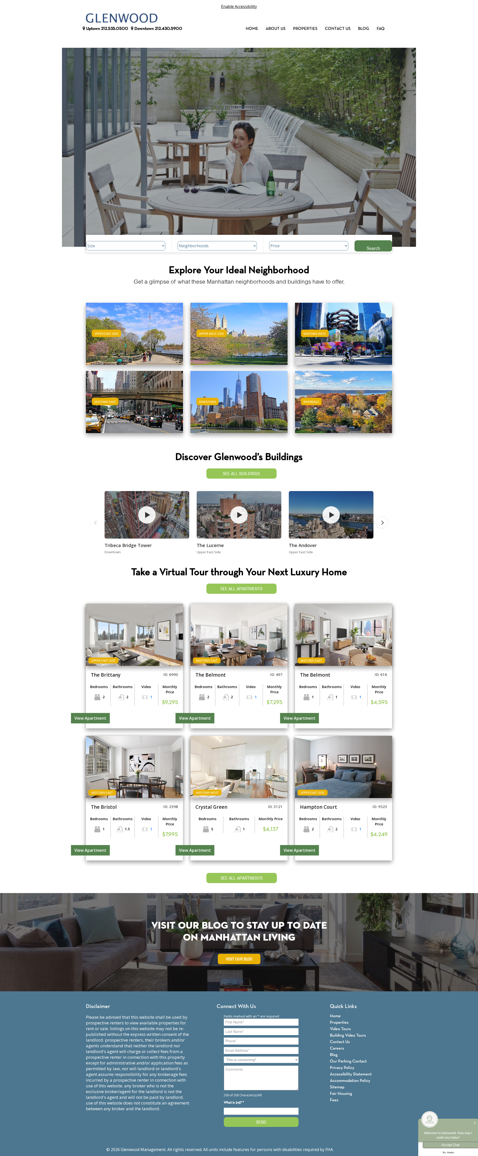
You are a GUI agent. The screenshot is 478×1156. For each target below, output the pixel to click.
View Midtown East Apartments (134, 405)
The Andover (303, 545)
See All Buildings (241, 473)
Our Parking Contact (348, 1061)
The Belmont (210, 675)
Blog (363, 29)
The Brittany (105, 675)
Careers (337, 1048)
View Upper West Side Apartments (239, 337)
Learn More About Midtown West (343, 331)
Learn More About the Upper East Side (134, 331)
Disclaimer (98, 1006)
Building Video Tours (348, 1035)
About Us (276, 29)
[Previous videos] (96, 522)
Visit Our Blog (239, 959)
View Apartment (90, 718)
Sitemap (337, 1087)
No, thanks (448, 1152)
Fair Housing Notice (353, 1149)
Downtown (157, 29)
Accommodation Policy (350, 1081)
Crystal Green (211, 807)
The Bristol (104, 807)
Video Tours (340, 1029)
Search (373, 248)
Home (252, 29)
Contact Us (338, 29)
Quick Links (343, 1006)
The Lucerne (210, 545)
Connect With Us (236, 1006)
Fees (334, 1100)
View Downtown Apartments (239, 405)
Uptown (106, 29)
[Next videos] (382, 522)
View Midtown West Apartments (343, 337)
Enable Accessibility (239, 6)
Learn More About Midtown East (134, 399)
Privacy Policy (342, 1068)
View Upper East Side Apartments (134, 337)
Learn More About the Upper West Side (239, 331)
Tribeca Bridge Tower (128, 545)
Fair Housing (341, 1094)
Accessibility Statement (351, 1074)
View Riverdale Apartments (343, 405)
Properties (305, 29)
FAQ (381, 29)
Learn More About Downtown (239, 399)
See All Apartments (241, 588)
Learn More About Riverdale (343, 399)
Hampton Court (318, 807)
